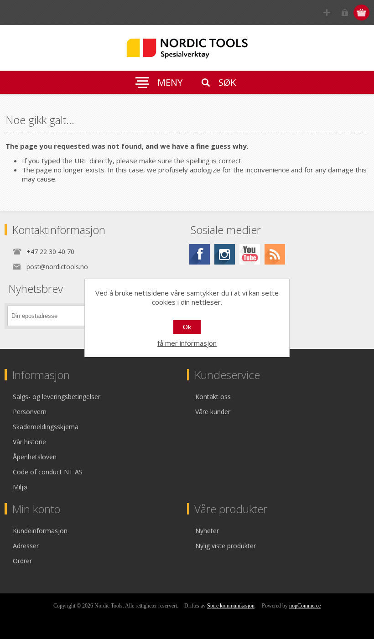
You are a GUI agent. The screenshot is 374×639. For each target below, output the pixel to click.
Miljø (20, 487)
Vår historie (29, 441)
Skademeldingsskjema (45, 426)
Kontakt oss (213, 396)
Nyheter (207, 530)
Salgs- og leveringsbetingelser (56, 396)
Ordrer (22, 560)
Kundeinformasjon (40, 530)
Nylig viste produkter (225, 545)
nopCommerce (305, 606)
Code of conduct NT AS (48, 472)
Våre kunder (212, 411)
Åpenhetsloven (35, 456)
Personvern (30, 411)
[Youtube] (249, 254)
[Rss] (275, 254)
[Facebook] (199, 254)
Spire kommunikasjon (231, 606)
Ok (187, 327)
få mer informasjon (187, 343)
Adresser (26, 545)
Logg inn (345, 13)
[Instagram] (224, 254)
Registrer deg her (327, 13)
